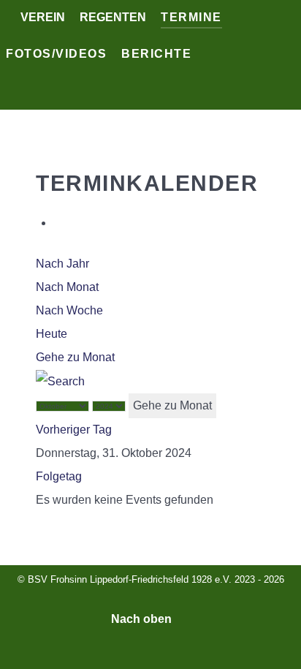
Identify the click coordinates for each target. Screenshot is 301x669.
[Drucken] (57, 222)
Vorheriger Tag (74, 429)
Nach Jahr (62, 263)
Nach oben (143, 619)
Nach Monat (67, 287)
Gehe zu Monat (75, 357)
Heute (51, 334)
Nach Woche (69, 310)
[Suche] (60, 380)
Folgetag (59, 476)
